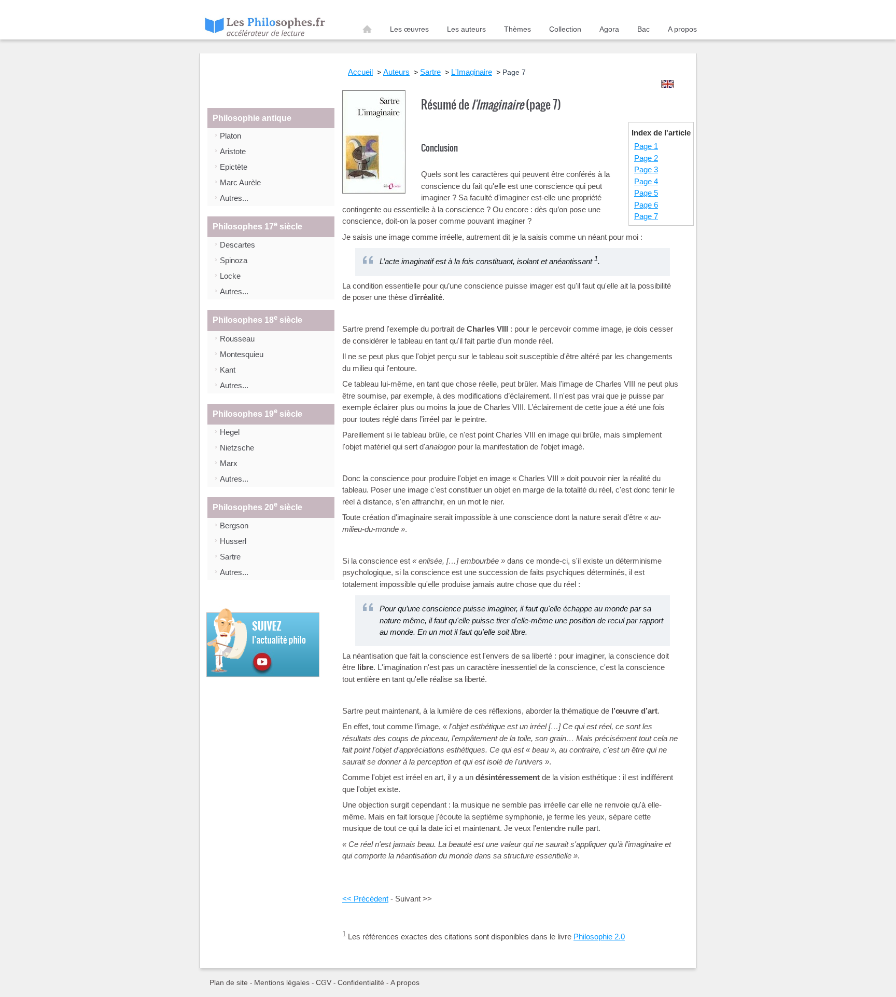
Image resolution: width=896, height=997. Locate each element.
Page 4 (646, 181)
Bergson (234, 525)
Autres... (234, 198)
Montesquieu (241, 354)
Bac (643, 29)
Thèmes (517, 29)
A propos (682, 29)
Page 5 (646, 192)
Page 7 (646, 216)
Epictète (233, 166)
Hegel (230, 432)
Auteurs (396, 71)
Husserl (233, 541)
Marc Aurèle (240, 182)
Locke (230, 275)
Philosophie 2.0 (599, 936)
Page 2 (646, 158)
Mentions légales (282, 982)
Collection (565, 29)
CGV (323, 982)
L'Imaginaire (471, 71)
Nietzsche (237, 447)
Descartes (237, 244)
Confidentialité (361, 982)
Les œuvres (409, 29)
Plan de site (228, 982)
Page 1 (646, 146)
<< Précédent (365, 898)
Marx (228, 463)
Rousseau (237, 338)
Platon (230, 135)
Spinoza (233, 260)
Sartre (230, 556)
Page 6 (646, 204)
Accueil (367, 31)
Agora (609, 29)
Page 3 (646, 169)
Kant (227, 369)
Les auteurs (466, 29)
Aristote (233, 151)
